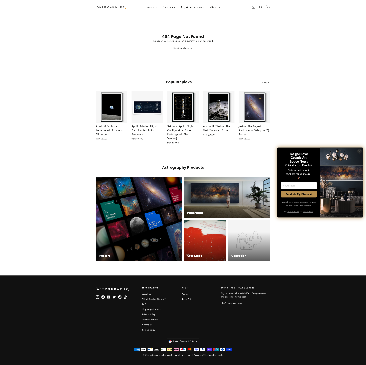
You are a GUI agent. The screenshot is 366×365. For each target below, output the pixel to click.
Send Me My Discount (299, 194)
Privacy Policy (148, 314)
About (214, 7)
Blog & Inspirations (191, 7)
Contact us (147, 324)
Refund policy (148, 329)
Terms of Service (150, 319)
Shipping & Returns (151, 309)
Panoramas (169, 7)
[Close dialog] (359, 151)
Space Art (186, 299)
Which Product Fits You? (154, 299)
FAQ (144, 304)
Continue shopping (183, 48)
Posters (150, 7)
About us (146, 293)
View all (266, 82)
